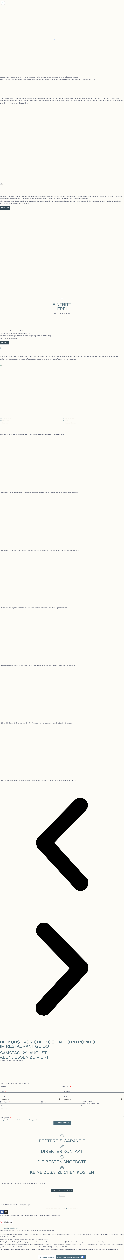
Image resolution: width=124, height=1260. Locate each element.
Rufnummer (66, 1091)
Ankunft (3, 1096)
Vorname (3, 1087)
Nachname (66, 1087)
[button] (62, 844)
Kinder (43, 1102)
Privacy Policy (5, 1117)
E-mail (2, 1091)
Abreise (65, 1096)
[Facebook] (2, 1212)
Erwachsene (4, 1102)
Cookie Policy (14, 1228)
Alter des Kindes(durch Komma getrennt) (91, 1102)
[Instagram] (6, 1212)
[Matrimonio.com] (6, 1223)
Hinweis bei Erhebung (47, 1257)
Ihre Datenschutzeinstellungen (68, 1257)
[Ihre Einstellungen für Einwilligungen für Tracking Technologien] (3, 3)
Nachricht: (3, 1108)
